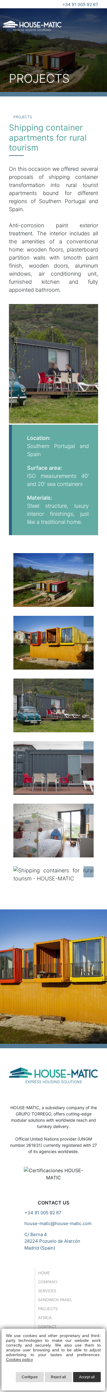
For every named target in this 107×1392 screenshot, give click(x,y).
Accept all (87, 1377)
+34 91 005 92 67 (80, 4)
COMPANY (48, 1281)
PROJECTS (22, 117)
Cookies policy (19, 1359)
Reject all (58, 1377)
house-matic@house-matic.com (58, 1223)
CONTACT (47, 1326)
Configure (30, 1377)
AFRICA (45, 1317)
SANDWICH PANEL (55, 1299)
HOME (44, 1272)
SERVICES (47, 1290)
